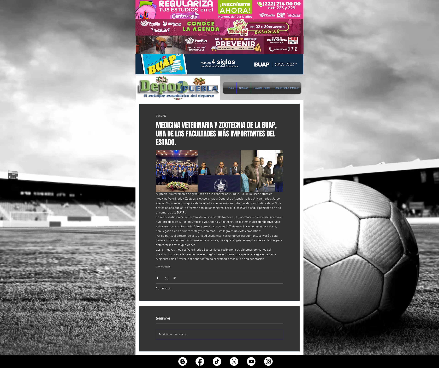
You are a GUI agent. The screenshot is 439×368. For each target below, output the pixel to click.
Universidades (163, 266)
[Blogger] (182, 361)
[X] (234, 361)
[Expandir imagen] (177, 171)
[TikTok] (217, 361)
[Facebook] (199, 361)
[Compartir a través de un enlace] (174, 277)
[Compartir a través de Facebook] (157, 277)
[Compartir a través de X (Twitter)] (166, 277)
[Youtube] (251, 361)
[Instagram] (268, 361)
